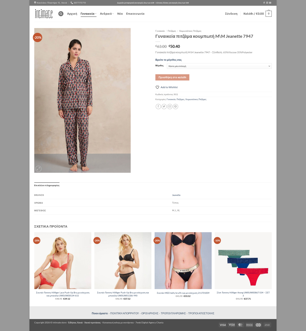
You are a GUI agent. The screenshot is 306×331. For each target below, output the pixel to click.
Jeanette (176, 195)
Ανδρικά (106, 13)
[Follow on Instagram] (267, 3)
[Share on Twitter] (164, 106)
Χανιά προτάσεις (92, 322)
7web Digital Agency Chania (149, 322)
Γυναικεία (87, 13)
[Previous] (34, 269)
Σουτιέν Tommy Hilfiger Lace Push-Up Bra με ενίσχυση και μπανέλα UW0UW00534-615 (62, 294)
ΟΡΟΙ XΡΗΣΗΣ (149, 313)
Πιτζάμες (172, 31)
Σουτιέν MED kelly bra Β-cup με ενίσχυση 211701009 (183, 292)
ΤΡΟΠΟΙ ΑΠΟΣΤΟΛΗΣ (201, 313)
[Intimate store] (43, 14)
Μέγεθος (159, 66)
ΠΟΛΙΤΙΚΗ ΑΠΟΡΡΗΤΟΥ (124, 313)
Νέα (120, 13)
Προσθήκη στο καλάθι (172, 77)
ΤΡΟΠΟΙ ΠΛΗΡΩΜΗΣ (173, 313)
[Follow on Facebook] (264, 3)
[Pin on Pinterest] (175, 106)
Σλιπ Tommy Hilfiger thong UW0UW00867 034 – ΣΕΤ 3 (243, 294)
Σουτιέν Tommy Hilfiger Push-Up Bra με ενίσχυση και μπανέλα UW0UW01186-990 (123, 294)
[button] (231, 14)
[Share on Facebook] (158, 106)
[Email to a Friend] (169, 106)
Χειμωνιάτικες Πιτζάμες (190, 31)
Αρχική (72, 13)
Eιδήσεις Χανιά (75, 322)
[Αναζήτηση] (60, 13)
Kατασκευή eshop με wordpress (118, 322)
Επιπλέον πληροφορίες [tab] (46, 185)
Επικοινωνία (135, 13)
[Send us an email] (270, 3)
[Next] (271, 269)
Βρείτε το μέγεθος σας (168, 59)
